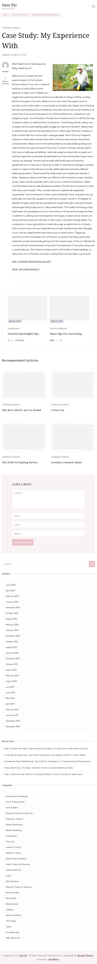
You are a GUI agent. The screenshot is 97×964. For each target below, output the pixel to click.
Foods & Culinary (13, 847)
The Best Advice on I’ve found (21, 410)
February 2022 (12, 675)
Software (10, 909)
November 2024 (13, 607)
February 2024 (12, 624)
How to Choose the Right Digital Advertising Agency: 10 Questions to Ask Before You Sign (46, 748)
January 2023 (12, 652)
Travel (8, 926)
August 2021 (11, 681)
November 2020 (13, 726)
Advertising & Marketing (17, 796)
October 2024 (12, 613)
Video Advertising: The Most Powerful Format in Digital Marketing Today (38, 767)
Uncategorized (12, 932)
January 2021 (12, 715)
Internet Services (13, 869)
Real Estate (11, 898)
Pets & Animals (12, 892)
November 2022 (13, 658)
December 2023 (13, 635)
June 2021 (10, 692)
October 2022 (12, 664)
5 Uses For (57, 410)
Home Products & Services (18, 864)
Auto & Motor (12, 807)
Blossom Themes (85, 955)
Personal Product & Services (18, 886)
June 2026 (10, 584)
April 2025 (10, 590)
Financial (10, 841)
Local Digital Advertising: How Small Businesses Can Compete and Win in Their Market (45, 755)
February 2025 (12, 596)
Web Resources (13, 937)
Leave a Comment (6, 82)
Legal (8, 875)
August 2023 (11, 647)
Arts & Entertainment (15, 801)
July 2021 (10, 686)
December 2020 (13, 720)
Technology (11, 920)
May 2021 (10, 698)
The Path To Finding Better (20, 462)
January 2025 (12, 601)
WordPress (53, 959)
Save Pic (9, 5)
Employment (11, 835)
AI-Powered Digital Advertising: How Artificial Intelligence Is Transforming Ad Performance (47, 761)
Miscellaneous (12, 881)
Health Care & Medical (16, 858)
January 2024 (12, 630)
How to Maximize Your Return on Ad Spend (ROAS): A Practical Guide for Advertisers (43, 774)
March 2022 (11, 669)
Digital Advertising (14, 824)
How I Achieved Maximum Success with (31, 261)
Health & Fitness (13, 852)
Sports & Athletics (13, 915)
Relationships (12, 903)
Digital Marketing (14, 830)
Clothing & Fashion (11, 27)
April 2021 (10, 703)
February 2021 (12, 709)
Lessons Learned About (66, 462)
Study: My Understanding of (25, 269)
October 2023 (12, 641)
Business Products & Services (19, 813)
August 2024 (11, 618)
